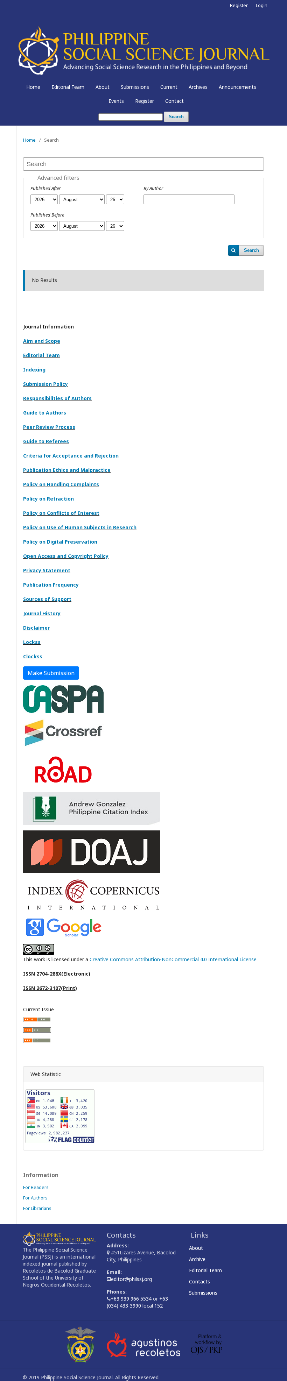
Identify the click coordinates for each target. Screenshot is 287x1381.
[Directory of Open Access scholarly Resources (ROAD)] (63, 769)
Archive (198, 1259)
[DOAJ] (91, 851)
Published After (45, 188)
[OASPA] (63, 698)
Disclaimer (36, 627)
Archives (198, 87)
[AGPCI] (91, 808)
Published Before (47, 215)
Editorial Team (67, 87)
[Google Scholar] (63, 926)
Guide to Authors (44, 412)
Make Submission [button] (51, 673)
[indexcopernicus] (93, 894)
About (103, 87)
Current (168, 87)
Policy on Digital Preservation (60, 541)
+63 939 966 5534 (132, 1298)
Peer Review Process (49, 427)
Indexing (34, 369)
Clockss (32, 656)
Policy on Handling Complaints (61, 484)
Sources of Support (47, 599)
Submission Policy (45, 384)
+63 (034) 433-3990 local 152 (137, 1302)
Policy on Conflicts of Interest (61, 513)
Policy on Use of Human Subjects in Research (79, 527)
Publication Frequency (51, 584)
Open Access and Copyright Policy (65, 556)
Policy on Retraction (48, 498)
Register (144, 101)
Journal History (42, 613)
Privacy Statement (46, 570)
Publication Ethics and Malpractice (67, 470)
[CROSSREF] (63, 732)
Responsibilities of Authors (57, 398)
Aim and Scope (41, 341)
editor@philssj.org (131, 1279)
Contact (174, 101)
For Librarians (37, 1208)
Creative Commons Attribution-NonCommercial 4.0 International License (173, 959)
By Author (153, 188)
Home (33, 87)
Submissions (135, 87)
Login (261, 5)
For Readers (36, 1187)
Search (176, 116)
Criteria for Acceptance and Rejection (71, 455)
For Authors (35, 1198)
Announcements (237, 87)
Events (116, 101)
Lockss (32, 642)
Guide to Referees (46, 441)
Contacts (200, 1281)
